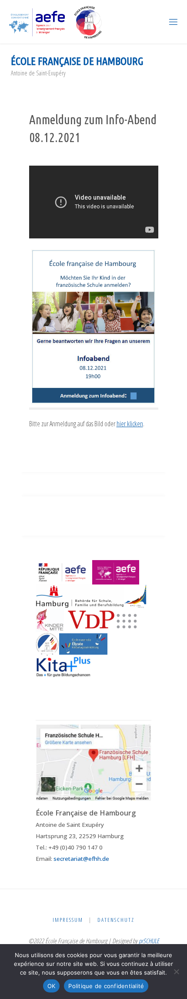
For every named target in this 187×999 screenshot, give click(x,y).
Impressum (68, 920)
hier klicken (130, 423)
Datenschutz (115, 920)
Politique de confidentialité (106, 985)
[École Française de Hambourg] (56, 22)
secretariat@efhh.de (81, 859)
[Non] (176, 971)
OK (51, 985)
